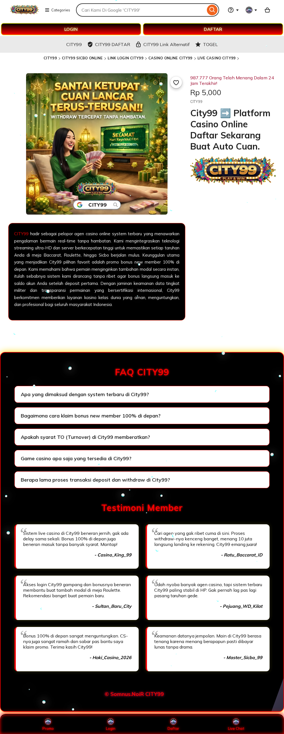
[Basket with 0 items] (267, 10)
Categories (60, 10)
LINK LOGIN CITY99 (125, 58)
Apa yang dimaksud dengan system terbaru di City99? (85, 394)
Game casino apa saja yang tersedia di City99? (76, 458)
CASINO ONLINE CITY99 (170, 58)
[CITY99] (24, 13)
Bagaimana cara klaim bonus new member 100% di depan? (91, 415)
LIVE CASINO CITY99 (216, 58)
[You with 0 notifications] (251, 10)
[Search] (212, 10)
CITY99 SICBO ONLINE (82, 58)
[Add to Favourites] (176, 82)
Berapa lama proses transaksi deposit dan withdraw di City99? (95, 480)
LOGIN (71, 29)
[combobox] (141, 10)
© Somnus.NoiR (124, 694)
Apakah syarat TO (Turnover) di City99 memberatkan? (85, 437)
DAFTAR (213, 29)
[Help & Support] (233, 10)
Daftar (173, 728)
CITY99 (50, 58)
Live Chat (236, 728)
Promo (48, 728)
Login (110, 728)
